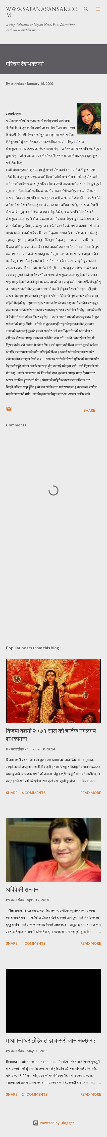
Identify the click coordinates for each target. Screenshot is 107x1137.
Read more (90, 792)
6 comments (34, 792)
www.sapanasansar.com (41, 12)
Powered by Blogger (56, 1122)
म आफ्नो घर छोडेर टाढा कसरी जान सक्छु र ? (51, 1040)
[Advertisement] (53, 594)
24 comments (35, 1094)
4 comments (34, 943)
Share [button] (89, 410)
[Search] (86, 9)
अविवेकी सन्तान (22, 889)
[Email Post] (9, 410)
